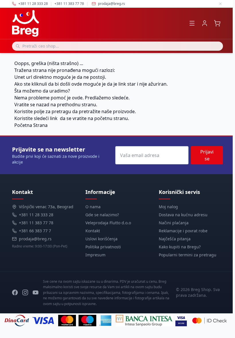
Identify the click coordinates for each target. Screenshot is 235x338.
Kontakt (92, 230)
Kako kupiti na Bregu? (180, 246)
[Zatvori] (220, 3)
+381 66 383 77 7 (35, 230)
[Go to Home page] (25, 23)
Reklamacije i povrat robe (183, 230)
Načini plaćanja (174, 222)
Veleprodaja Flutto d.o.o (108, 222)
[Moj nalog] (204, 23)
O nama (93, 206)
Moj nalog (168, 206)
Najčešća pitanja (175, 238)
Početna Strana (31, 125)
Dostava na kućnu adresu (183, 214)
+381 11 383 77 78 (36, 222)
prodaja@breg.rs (111, 3)
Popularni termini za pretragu (187, 255)
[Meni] (192, 23)
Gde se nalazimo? (102, 214)
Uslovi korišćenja (101, 238)
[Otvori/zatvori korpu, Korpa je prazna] (217, 23)
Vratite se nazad (31, 104)
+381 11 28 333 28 (36, 214)
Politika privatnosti (103, 246)
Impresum (95, 255)
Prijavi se (207, 155)
